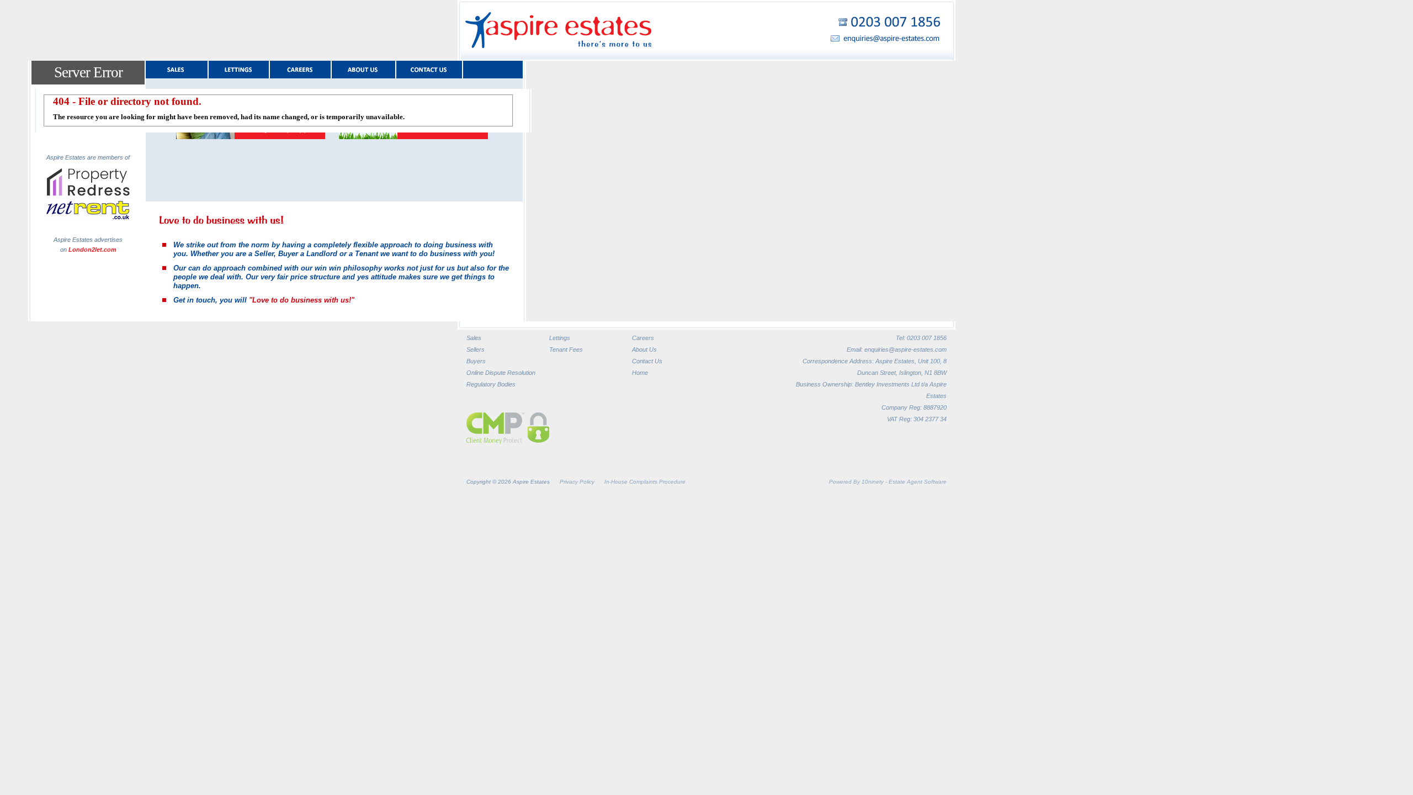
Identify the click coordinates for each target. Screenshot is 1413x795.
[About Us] (363, 69)
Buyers (476, 361)
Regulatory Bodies (491, 384)
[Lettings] (239, 69)
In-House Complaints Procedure (645, 482)
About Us (644, 349)
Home (640, 372)
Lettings (559, 338)
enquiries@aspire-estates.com (905, 349)
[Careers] (300, 69)
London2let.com (92, 249)
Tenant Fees (566, 349)
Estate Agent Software (918, 482)
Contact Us (647, 361)
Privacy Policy (577, 482)
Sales (473, 338)
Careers (643, 338)
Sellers (475, 349)
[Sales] (177, 69)
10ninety (873, 482)
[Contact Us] (429, 69)
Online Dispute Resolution (500, 372)
